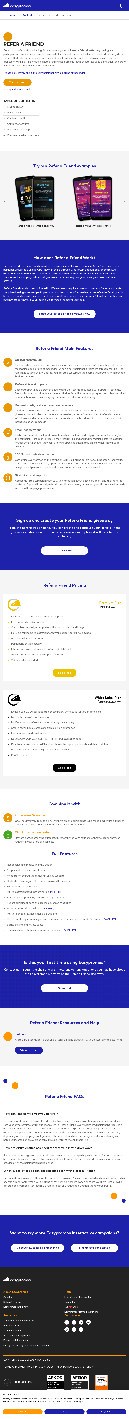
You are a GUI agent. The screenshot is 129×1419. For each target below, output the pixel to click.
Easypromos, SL (40, 1359)
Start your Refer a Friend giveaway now (64, 314)
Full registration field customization (28, 892)
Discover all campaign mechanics (37, 1248)
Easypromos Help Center (77, 1297)
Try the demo (17, 82)
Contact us (70, 1302)
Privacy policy (44, 1366)
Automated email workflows (24, 908)
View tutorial (29, 1050)
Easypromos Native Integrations (81, 1311)
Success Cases (11, 1325)
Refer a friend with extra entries (93, 225)
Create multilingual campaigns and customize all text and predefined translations (55, 919)
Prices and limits (16, 112)
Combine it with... (17, 118)
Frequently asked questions (23, 135)
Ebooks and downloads (15, 1340)
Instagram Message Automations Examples (26, 1345)
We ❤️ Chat (70, 1306)
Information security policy (75, 1366)
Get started (64, 551)
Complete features (18, 124)
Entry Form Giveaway (30, 815)
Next (124, 201)
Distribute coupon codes (32, 832)
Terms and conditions (17, 1366)
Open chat (64, 988)
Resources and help (18, 129)
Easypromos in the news (16, 1306)
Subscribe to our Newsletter (18, 1320)
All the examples (12, 1330)
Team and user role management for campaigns (35, 930)
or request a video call (17, 89)
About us (8, 1297)
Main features (15, 107)
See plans (64, 673)
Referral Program (12, 1302)
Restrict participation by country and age (30, 897)
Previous (5, 201)
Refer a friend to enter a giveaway (35, 225)
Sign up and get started (94, 1248)
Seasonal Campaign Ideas (17, 1335)
